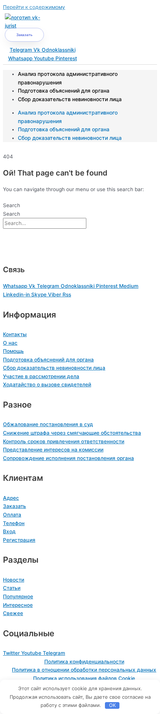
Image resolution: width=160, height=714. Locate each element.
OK (112, 705)
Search (11, 205)
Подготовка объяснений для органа (63, 90)
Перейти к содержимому (34, 7)
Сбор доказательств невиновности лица (70, 99)
